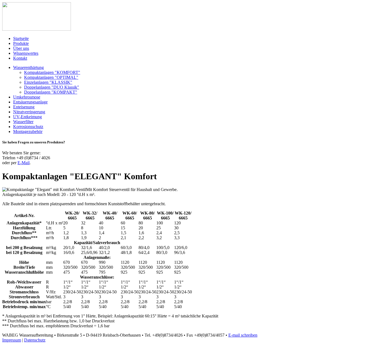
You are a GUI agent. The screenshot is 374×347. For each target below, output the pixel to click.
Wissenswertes (25, 53)
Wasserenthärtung (28, 67)
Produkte (21, 43)
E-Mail (24, 162)
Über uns (21, 48)
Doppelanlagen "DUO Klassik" (51, 87)
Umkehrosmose (26, 97)
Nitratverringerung (29, 111)
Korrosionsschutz (28, 126)
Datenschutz (34, 340)
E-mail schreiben (242, 335)
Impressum (11, 340)
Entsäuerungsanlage (30, 102)
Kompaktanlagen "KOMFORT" (52, 72)
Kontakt (20, 58)
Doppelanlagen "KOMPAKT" (50, 92)
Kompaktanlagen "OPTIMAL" (51, 77)
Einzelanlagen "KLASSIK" (48, 82)
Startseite (21, 38)
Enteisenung (23, 107)
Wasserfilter (23, 121)
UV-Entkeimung (27, 116)
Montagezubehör (27, 131)
